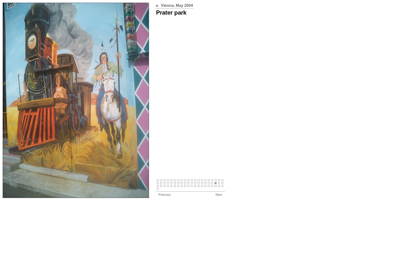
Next (219, 195)
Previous (164, 195)
